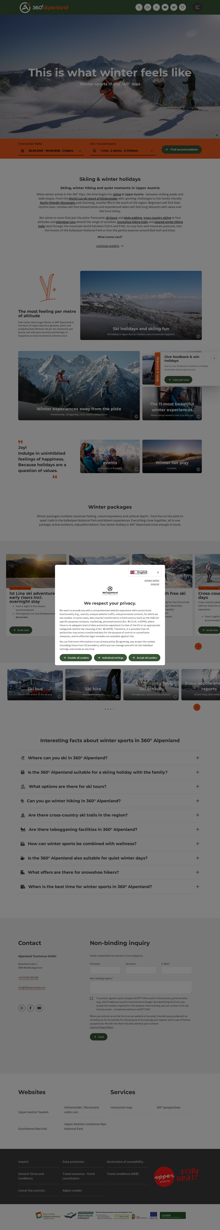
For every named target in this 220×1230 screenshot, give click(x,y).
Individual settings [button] (113, 657)
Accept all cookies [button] (147, 657)
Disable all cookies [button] (78, 657)
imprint (155, 583)
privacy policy (151, 580)
